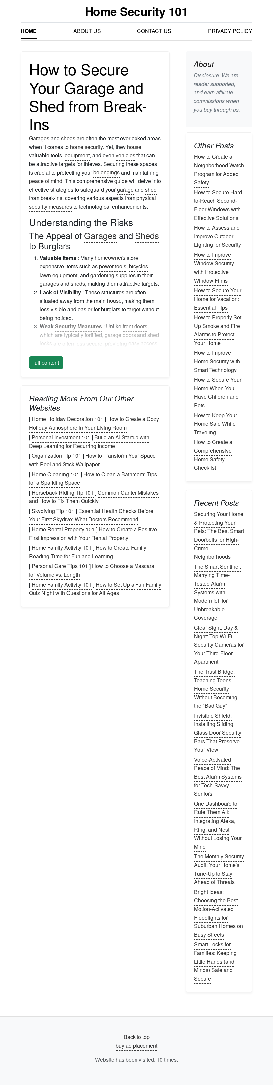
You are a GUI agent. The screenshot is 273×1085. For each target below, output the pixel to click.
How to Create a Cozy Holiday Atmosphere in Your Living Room (94, 423)
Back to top (137, 1037)
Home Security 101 (136, 11)
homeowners (110, 258)
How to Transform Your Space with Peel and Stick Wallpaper (92, 460)
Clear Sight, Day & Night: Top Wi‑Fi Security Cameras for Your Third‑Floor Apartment (219, 644)
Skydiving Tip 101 (53, 511)
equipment (77, 155)
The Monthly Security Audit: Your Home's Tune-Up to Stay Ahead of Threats (219, 869)
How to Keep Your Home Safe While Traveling (215, 423)
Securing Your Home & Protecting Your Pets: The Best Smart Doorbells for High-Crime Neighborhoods (219, 535)
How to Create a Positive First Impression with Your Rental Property (93, 533)
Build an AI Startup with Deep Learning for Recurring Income (89, 441)
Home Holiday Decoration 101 (67, 419)
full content (46, 362)
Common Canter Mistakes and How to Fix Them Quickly (94, 497)
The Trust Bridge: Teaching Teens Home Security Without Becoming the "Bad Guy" (215, 688)
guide (121, 181)
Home (29, 31)
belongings (106, 172)
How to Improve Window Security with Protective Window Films (214, 267)
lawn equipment (58, 275)
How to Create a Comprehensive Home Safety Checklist (213, 455)
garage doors (120, 335)
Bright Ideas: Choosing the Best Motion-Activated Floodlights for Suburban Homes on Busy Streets (218, 913)
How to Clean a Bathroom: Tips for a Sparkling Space (93, 478)
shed (151, 189)
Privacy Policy (230, 31)
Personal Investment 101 (61, 437)
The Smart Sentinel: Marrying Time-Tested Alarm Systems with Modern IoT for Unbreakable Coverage (217, 592)
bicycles (138, 266)
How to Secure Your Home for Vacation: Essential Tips (217, 299)
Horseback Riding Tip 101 (63, 492)
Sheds (147, 235)
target (133, 309)
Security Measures (78, 326)
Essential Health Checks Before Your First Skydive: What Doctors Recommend (91, 515)
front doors (135, 326)
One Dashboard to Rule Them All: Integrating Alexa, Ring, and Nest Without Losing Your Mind (218, 825)
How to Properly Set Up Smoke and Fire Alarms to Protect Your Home (217, 330)
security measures (50, 206)
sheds (68, 138)
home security (86, 147)
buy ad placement (136, 1045)
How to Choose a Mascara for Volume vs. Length (91, 570)
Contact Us (154, 31)
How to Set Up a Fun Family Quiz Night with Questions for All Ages (95, 589)
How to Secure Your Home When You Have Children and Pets (217, 392)
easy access (142, 343)
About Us (87, 31)
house (134, 147)
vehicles (125, 155)
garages (49, 283)
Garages (39, 138)
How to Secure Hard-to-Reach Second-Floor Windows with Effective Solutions (219, 205)
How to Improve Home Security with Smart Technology (217, 361)
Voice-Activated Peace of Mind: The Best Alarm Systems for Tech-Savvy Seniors (218, 776)
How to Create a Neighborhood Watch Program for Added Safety (219, 169)
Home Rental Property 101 (63, 529)
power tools (112, 266)
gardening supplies (113, 275)
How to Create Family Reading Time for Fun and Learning (87, 552)
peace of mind (45, 181)
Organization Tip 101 (56, 456)
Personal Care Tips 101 (60, 566)
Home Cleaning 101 (55, 474)
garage (125, 189)
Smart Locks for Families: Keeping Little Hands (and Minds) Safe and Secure (215, 961)
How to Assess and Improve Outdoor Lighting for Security (217, 236)
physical (146, 198)
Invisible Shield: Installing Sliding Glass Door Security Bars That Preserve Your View (217, 732)
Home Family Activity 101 (62, 547)
